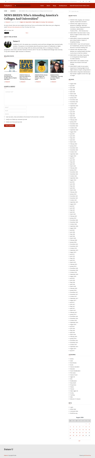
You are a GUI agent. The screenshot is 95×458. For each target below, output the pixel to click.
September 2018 (74, 274)
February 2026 (73, 95)
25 (73, 435)
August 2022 (73, 180)
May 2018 (72, 282)
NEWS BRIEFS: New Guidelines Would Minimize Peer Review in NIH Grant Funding (79, 62)
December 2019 (74, 244)
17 (70, 432)
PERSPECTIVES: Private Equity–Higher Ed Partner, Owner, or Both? (41, 77)
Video (71, 397)
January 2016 (73, 338)
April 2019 (72, 260)
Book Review (73, 363)
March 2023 (73, 166)
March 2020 (73, 238)
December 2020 (74, 220)
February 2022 (73, 192)
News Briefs (29, 22)
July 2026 (72, 85)
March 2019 (73, 262)
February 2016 (73, 336)
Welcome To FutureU (75, 399)
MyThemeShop (87, 455)
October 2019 (73, 248)
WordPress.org (73, 413)
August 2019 (73, 252)
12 (76, 429)
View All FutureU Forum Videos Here (79, 5)
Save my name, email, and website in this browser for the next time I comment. (25, 117)
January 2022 (73, 194)
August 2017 (73, 300)
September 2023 (74, 154)
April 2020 (72, 236)
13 (79, 429)
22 (86, 432)
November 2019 (74, 246)
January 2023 (73, 170)
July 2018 (72, 278)
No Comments (49, 22)
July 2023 (72, 158)
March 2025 (73, 117)
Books (71, 365)
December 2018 (74, 268)
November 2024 (74, 126)
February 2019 (73, 264)
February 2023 (73, 168)
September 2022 (74, 178)
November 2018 (74, 270)
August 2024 (73, 132)
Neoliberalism (73, 381)
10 (70, 429)
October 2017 (73, 296)
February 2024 (73, 144)
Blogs (54, 5)
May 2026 (72, 89)
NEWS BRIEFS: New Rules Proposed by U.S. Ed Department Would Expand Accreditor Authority (66, 1)
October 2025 (73, 103)
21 (83, 432)
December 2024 (74, 123)
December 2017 (74, 292)
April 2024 (72, 140)
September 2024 (74, 130)
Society (43, 22)
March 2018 (73, 286)
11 (73, 429)
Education (72, 369)
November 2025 (74, 101)
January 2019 (73, 266)
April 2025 (72, 115)
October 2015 (73, 344)
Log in (71, 407)
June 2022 (72, 184)
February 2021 (73, 216)
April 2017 (72, 308)
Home (42, 5)
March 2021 (73, 214)
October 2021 (73, 200)
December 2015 (74, 340)
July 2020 (72, 230)
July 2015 (72, 350)
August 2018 (73, 276)
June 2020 (72, 232)
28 (83, 435)
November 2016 (74, 318)
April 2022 (72, 188)
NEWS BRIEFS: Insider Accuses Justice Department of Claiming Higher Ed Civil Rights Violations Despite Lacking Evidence (80, 68)
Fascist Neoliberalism (75, 371)
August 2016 (73, 324)
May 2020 (72, 234)
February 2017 (73, 312)
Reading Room (63, 5)
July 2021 (72, 206)
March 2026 (73, 93)
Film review (73, 373)
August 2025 (73, 107)
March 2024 (73, 142)
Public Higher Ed (36, 22)
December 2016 (74, 316)
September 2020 (74, 226)
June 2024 (72, 136)
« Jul (79, 440)
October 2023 (73, 152)
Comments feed (74, 411)
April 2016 (72, 332)
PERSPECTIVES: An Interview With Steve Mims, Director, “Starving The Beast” (25, 77)
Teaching (72, 395)
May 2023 (72, 162)
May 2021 (72, 210)
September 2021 (74, 202)
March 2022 (73, 190)
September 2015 (74, 346)
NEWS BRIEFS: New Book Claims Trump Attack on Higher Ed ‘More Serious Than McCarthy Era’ (80, 34)
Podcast (72, 389)
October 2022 (73, 176)
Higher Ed (13, 11)
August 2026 (73, 83)
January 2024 (73, 146)
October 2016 (73, 320)
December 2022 (74, 172)
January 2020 (73, 242)
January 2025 (73, 121)
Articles (72, 359)
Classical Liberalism (74, 367)
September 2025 (74, 105)
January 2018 (73, 290)
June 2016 (72, 328)
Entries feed (73, 409)
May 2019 (72, 258)
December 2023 (74, 148)
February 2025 (73, 119)
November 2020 (74, 222)
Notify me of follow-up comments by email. (16, 119)
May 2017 (72, 306)
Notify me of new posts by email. (14, 122)
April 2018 (72, 284)
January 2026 (73, 97)
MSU (71, 379)
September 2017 (74, 298)
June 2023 (72, 160)
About (48, 5)
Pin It (27, 33)
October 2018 (73, 272)
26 (76, 435)
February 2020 (73, 240)
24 (70, 435)
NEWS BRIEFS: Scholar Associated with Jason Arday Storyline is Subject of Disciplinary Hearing (79, 40)
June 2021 (72, 208)
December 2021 (74, 196)
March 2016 (73, 334)
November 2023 (74, 150)
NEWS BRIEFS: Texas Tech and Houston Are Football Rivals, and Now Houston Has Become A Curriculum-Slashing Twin (80, 45)
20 (79, 432)
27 (79, 435)
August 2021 (73, 204)
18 (73, 432)
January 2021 (73, 218)
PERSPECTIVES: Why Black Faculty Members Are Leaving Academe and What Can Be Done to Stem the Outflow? (80, 51)
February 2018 (73, 288)
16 (89, 429)
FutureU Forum (73, 375)
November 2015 (74, 342)
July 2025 (72, 109)
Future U (8, 5)
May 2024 (72, 138)
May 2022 (72, 186)
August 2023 (73, 156)
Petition (72, 387)
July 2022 (72, 182)
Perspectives (73, 385)
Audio (71, 361)
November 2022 (74, 174)
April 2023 (72, 164)
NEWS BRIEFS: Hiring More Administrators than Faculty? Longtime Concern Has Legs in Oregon (80, 73)
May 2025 (72, 113)
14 (83, 429)
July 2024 (72, 134)
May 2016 (72, 330)
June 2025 (72, 111)
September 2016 (74, 322)
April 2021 (72, 212)
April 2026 (72, 91)
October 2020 (73, 224)
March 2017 (73, 310)
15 (86, 429)
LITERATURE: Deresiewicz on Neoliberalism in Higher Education (10, 77)
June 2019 (72, 256)
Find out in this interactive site (14, 27)
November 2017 (74, 294)
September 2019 (74, 250)
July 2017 (72, 302)
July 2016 (72, 326)
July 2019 (72, 254)
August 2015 (73, 348)
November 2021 (74, 198)
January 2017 (73, 314)
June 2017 (72, 304)
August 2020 (73, 228)
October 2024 (73, 128)
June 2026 (72, 87)
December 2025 (74, 99)
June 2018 (72, 280)
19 (76, 432)
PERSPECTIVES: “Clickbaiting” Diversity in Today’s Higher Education (56, 77)
